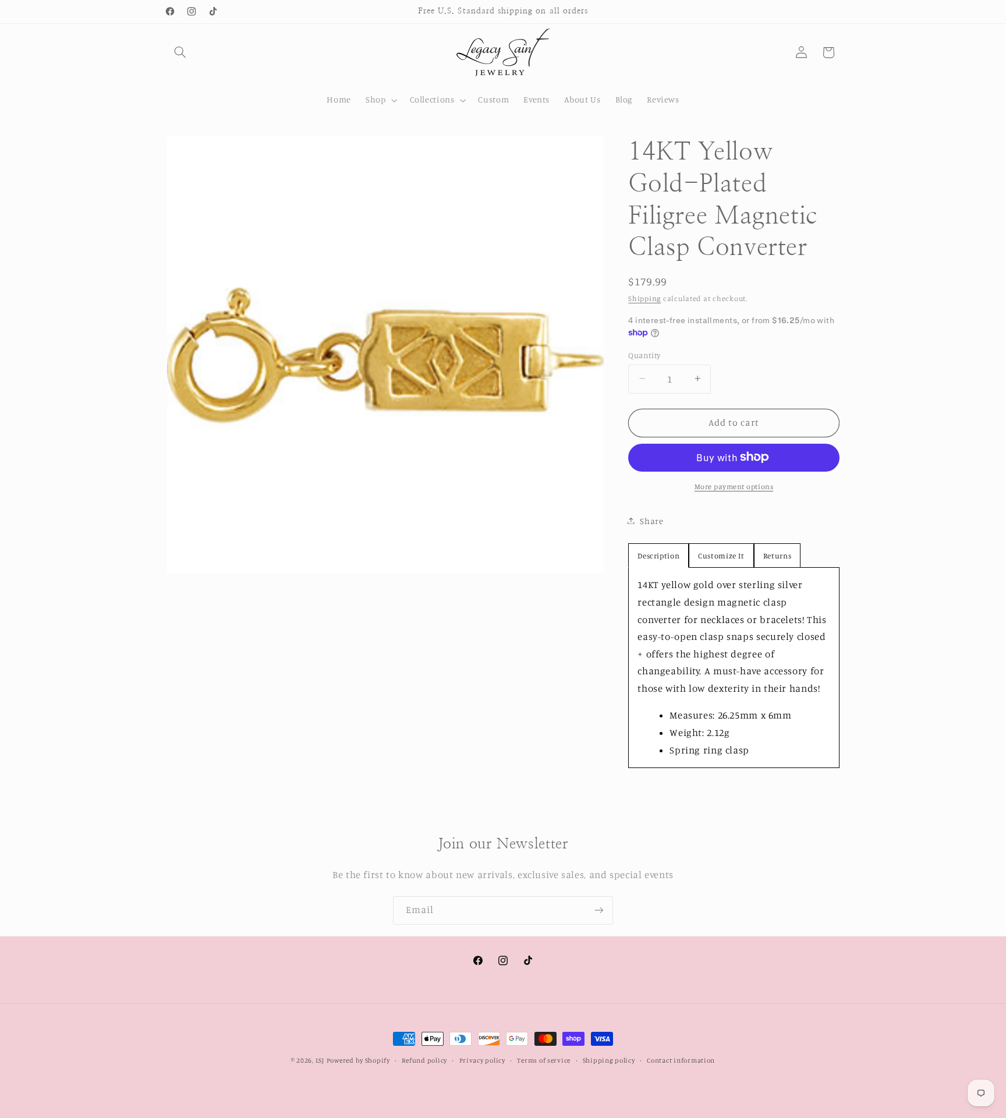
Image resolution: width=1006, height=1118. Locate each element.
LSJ (320, 1060)
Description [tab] (658, 555)
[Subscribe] (599, 910)
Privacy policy (482, 1060)
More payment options (734, 486)
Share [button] (651, 520)
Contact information (681, 1060)
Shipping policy (609, 1060)
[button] (180, 52)
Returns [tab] (777, 555)
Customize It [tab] (721, 555)
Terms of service (544, 1060)
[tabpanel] (733, 667)
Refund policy (424, 1060)
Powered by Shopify (358, 1060)
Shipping (644, 297)
